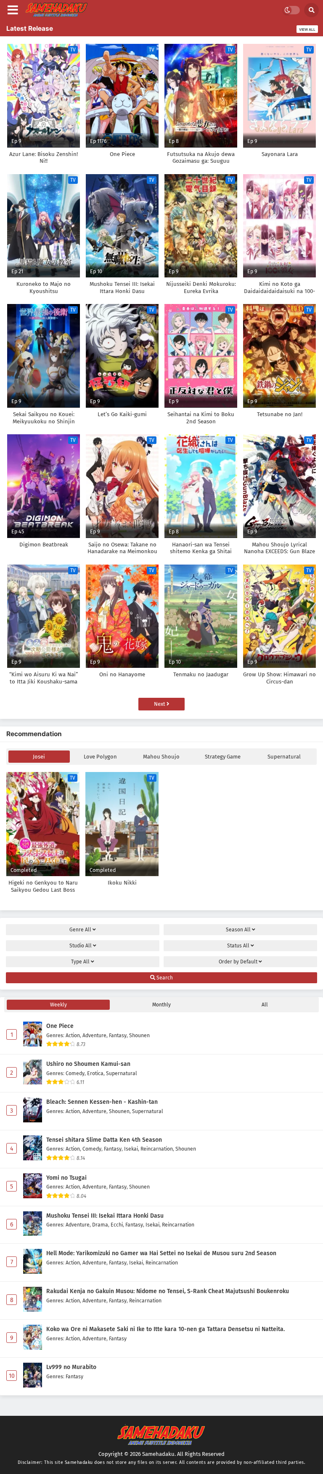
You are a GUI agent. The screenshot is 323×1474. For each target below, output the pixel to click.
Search (164, 978)
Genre (80, 930)
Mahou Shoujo (161, 756)
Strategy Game (223, 756)
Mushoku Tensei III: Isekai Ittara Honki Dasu (105, 1215)
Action (73, 1035)
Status (238, 946)
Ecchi (117, 1224)
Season (238, 930)
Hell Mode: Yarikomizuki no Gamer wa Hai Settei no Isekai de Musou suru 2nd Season (161, 1253)
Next (160, 704)
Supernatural (284, 756)
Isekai (131, 1149)
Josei (39, 756)
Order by (238, 962)
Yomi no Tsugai (66, 1177)
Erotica (95, 1073)
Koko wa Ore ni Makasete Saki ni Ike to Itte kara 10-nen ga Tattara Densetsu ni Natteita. (165, 1329)
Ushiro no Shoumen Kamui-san (88, 1064)
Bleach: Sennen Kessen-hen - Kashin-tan (102, 1102)
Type (80, 962)
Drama (100, 1224)
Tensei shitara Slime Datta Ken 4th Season (104, 1139)
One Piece (60, 1026)
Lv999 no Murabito (71, 1367)
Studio (80, 946)
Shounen (139, 1035)
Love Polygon (100, 756)
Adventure (94, 1035)
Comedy (75, 1073)
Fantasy (118, 1035)
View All (307, 29)
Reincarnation (156, 1149)
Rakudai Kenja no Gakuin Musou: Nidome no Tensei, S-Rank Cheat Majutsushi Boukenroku (167, 1291)
